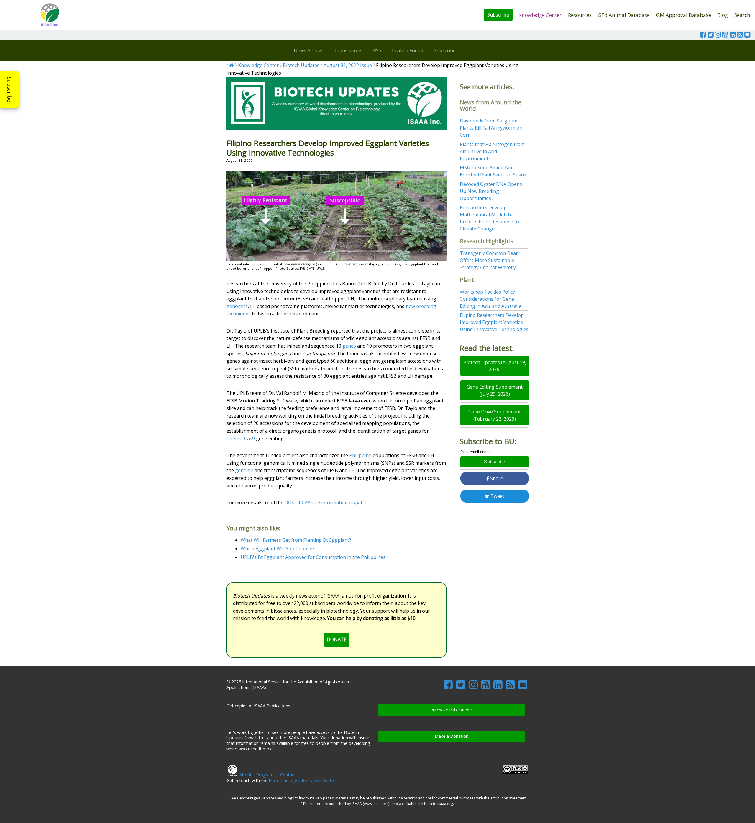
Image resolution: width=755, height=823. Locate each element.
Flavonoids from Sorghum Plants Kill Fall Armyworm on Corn (491, 127)
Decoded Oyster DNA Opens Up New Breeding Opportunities (491, 191)
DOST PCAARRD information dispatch (326, 502)
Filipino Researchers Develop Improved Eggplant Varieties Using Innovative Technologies (494, 322)
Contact (288, 775)
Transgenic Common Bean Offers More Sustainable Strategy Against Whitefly (489, 260)
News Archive (309, 50)
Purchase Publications (451, 710)
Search (742, 15)
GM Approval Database (683, 15)
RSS (377, 50)
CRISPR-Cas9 (240, 438)
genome (244, 470)
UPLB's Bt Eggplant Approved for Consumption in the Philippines (313, 557)
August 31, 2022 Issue (348, 65)
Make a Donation (451, 736)
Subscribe (498, 15)
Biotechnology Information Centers (303, 780)
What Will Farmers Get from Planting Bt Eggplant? (296, 540)
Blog (722, 15)
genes (349, 346)
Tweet (496, 496)
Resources (580, 15)
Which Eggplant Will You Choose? (277, 548)
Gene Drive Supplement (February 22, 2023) (494, 415)
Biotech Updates (301, 65)
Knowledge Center (540, 15)
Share (496, 478)
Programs (265, 775)
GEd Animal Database (624, 15)
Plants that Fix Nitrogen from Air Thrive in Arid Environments (492, 151)
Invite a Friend (407, 50)
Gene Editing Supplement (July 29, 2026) (495, 390)
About (245, 775)
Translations (348, 50)
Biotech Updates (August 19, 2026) (494, 366)
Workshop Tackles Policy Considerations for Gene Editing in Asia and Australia (490, 299)
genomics (237, 306)
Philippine (360, 455)
